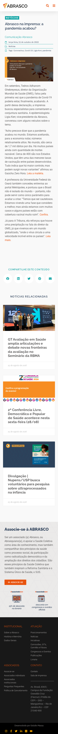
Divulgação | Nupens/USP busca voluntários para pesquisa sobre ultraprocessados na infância (28, 484)
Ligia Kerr (38, 50)
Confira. (44, 214)
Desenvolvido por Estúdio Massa (29, 725)
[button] (47, 5)
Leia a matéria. (35, 173)
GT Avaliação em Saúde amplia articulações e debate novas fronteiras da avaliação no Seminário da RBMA (27, 347)
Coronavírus (19, 50)
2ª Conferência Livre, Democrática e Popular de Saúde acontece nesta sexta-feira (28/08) (29, 416)
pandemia (47, 50)
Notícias (12, 46)
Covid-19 (29, 50)
